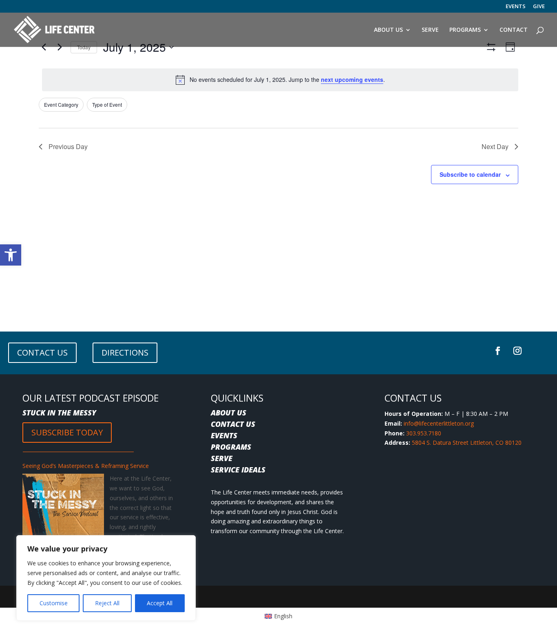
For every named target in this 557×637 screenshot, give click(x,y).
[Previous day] (44, 47)
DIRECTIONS (125, 352)
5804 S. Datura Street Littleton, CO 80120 (467, 442)
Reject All (107, 603)
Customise (54, 603)
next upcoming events (352, 79)
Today (84, 47)
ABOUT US (228, 412)
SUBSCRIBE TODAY (67, 432)
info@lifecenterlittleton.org (439, 423)
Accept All (159, 603)
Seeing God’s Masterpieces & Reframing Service (85, 466)
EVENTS (516, 7)
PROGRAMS (231, 447)
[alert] (280, 79)
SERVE (221, 458)
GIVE (539, 7)
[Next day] (59, 47)
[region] (106, 578)
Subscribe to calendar (470, 174)
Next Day (495, 146)
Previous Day (68, 146)
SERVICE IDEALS (238, 469)
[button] (10, 255)
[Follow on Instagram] (517, 351)
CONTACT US (42, 352)
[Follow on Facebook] (498, 351)
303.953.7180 (423, 433)
